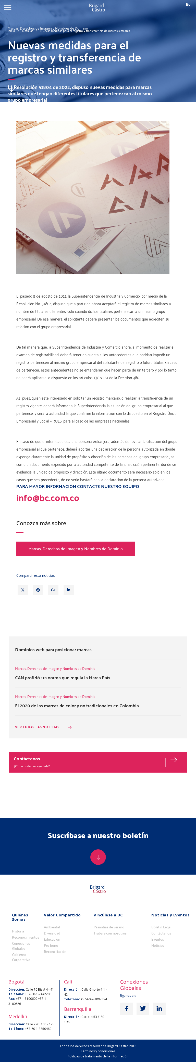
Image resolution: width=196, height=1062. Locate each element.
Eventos (157, 939)
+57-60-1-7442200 (38, 994)
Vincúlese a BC (108, 914)
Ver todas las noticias (37, 727)
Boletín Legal (161, 927)
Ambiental (52, 927)
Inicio (11, 30)
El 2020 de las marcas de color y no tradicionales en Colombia (77, 705)
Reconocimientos (25, 937)
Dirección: (16, 989)
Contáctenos (27, 758)
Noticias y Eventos (170, 914)
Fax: (11, 998)
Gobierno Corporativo (21, 957)
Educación (52, 939)
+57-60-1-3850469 (38, 1029)
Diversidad (52, 933)
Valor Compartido (62, 914)
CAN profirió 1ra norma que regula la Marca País (62, 677)
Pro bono (51, 945)
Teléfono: (16, 994)
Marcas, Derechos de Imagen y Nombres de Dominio (76, 548)
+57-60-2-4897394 (94, 999)
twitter (143, 1009)
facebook (126, 1009)
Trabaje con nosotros (110, 933)
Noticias (27, 30)
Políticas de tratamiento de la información (98, 1056)
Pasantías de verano (109, 927)
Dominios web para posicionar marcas (53, 649)
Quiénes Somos (20, 917)
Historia (18, 931)
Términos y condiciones (98, 1051)
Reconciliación (55, 952)
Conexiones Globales (21, 946)
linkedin (159, 1009)
